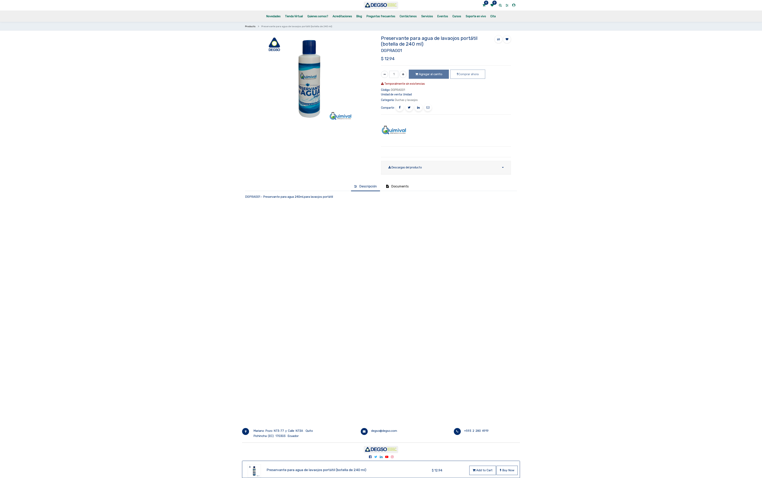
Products (250, 26)
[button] (498, 39)
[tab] (365, 186)
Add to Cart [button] (484, 470)
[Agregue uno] (403, 74)
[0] (483, 5)
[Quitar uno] (384, 74)
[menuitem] (273, 16)
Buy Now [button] (507, 470)
